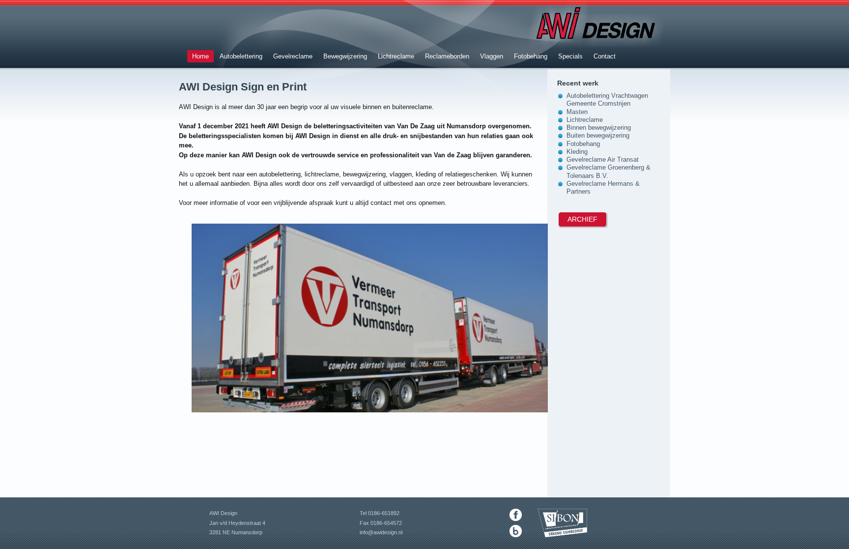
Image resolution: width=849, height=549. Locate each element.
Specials (570, 56)
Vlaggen (491, 56)
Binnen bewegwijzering (598, 127)
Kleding (577, 151)
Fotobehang (530, 56)
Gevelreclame (292, 56)
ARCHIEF (582, 219)
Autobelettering (241, 56)
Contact (605, 56)
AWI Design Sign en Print (243, 87)
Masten (577, 112)
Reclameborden (447, 56)
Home (200, 56)
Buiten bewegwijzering (597, 135)
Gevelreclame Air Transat (602, 159)
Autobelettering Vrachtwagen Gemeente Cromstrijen (607, 99)
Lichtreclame (396, 56)
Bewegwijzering (345, 56)
